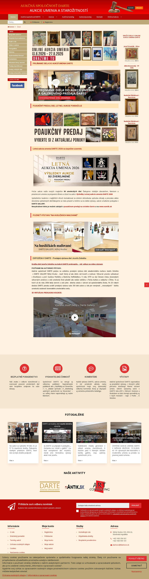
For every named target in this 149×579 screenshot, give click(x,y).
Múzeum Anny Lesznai (17, 63)
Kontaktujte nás (85, 532)
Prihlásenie (35, 22)
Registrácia (48, 22)
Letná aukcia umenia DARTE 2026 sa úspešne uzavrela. (57, 149)
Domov (13, 17)
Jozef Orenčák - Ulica (131, 46)
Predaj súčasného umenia (18, 73)
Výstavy (11, 52)
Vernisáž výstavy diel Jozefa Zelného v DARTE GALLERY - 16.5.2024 (55, 438)
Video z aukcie (14, 45)
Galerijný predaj (85, 17)
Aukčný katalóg (68, 17)
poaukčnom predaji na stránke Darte (79, 206)
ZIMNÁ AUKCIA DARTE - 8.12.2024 (19, 439)
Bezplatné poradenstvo (17, 38)
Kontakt (100, 17)
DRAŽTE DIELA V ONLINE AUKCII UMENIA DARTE (131, 36)
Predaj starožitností (15, 66)
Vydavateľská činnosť (16, 56)
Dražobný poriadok (17, 536)
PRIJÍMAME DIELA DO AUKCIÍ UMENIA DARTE (53, 63)
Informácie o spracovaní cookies (42, 575)
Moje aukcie (49, 544)
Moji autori (48, 548)
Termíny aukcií (15, 540)
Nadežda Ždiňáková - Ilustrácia (131, 96)
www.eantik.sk (105, 206)
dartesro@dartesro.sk (121, 545)
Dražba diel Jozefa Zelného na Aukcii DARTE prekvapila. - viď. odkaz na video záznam (67, 264)
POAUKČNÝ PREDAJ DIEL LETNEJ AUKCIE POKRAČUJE (57, 106)
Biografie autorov (15, 35)
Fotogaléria (13, 49)
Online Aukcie (113, 17)
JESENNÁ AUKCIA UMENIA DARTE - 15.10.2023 (125, 439)
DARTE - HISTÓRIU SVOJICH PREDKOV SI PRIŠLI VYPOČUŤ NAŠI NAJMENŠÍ (90, 438)
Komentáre (13, 59)
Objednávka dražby (86, 536)
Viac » (11, 460)
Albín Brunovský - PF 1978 (131, 67)
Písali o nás (12, 42)
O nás (12, 532)
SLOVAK (130, 8)
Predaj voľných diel (15, 70)
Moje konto (48, 540)
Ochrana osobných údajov (20, 544)
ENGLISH (139, 8)
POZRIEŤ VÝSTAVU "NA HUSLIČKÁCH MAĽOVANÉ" (55, 215)
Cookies (13, 548)
